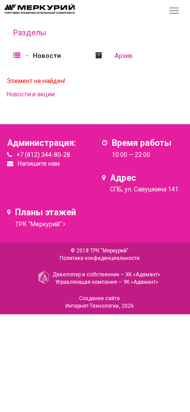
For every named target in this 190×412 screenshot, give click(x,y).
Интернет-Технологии (92, 306)
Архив (123, 56)
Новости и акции (31, 94)
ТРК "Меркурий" (38, 224)
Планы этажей (45, 212)
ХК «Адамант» (142, 274)
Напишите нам (39, 163)
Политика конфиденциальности (100, 258)
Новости (47, 56)
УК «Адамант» (140, 282)
